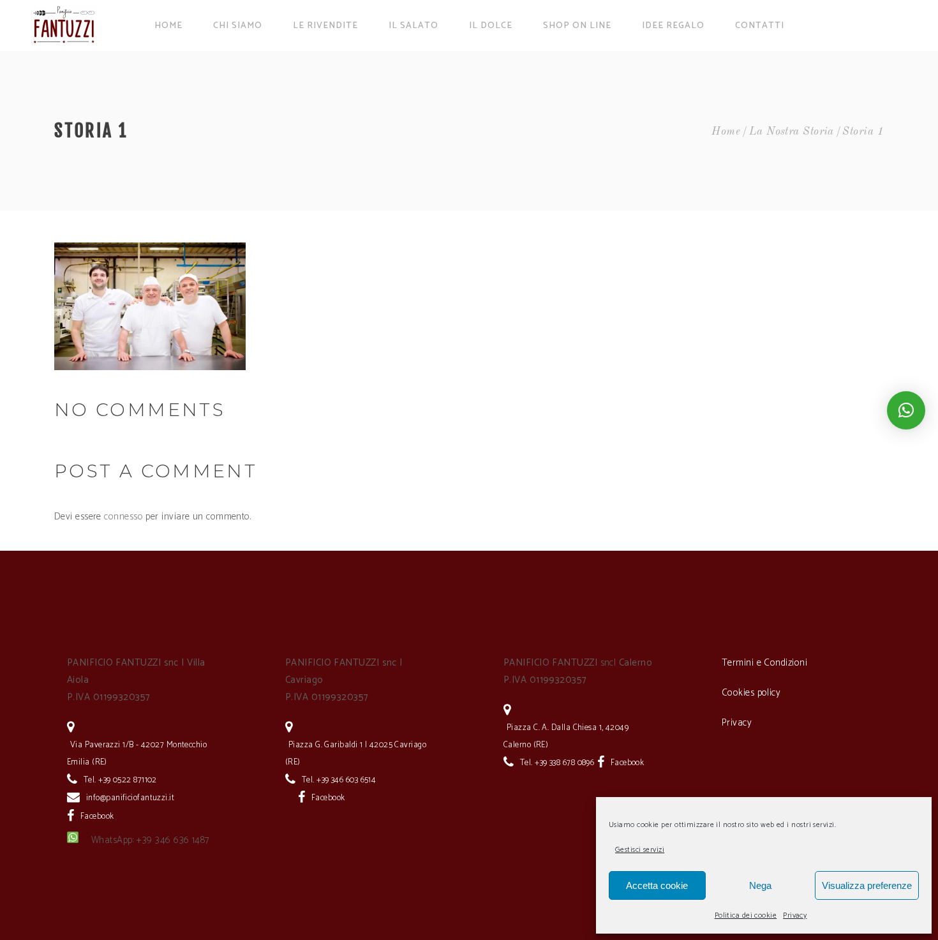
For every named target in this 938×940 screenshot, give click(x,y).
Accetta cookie (657, 885)
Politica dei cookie (746, 915)
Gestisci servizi (639, 850)
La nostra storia (791, 131)
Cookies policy (751, 693)
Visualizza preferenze (867, 885)
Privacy (795, 915)
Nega (760, 885)
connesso (123, 517)
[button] (906, 410)
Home (725, 131)
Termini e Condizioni (764, 663)
